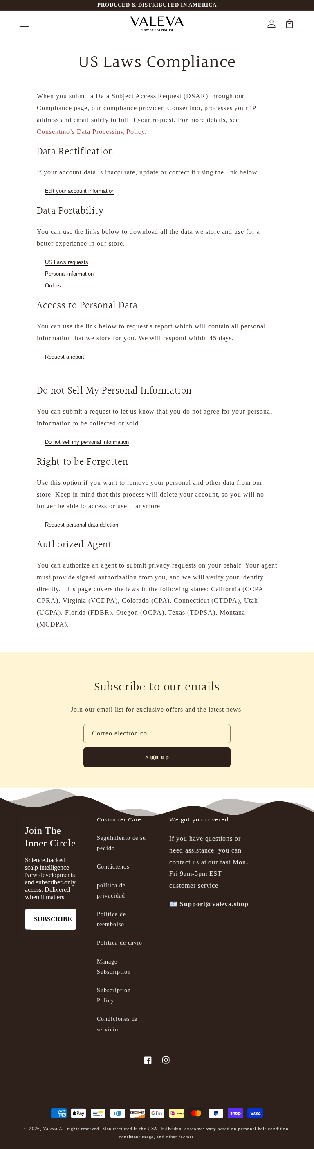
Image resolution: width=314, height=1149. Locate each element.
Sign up (157, 756)
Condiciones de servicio (117, 1024)
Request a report (64, 357)
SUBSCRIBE (53, 919)
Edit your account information (79, 191)
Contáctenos (113, 867)
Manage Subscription (114, 967)
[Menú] (25, 24)
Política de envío (119, 943)
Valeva (50, 1128)
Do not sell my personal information (87, 442)
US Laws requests (66, 262)
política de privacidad (111, 890)
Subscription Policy (114, 995)
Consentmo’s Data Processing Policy (91, 131)
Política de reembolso (111, 919)
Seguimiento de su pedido (121, 843)
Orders (53, 286)
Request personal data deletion (81, 525)
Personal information (69, 274)
